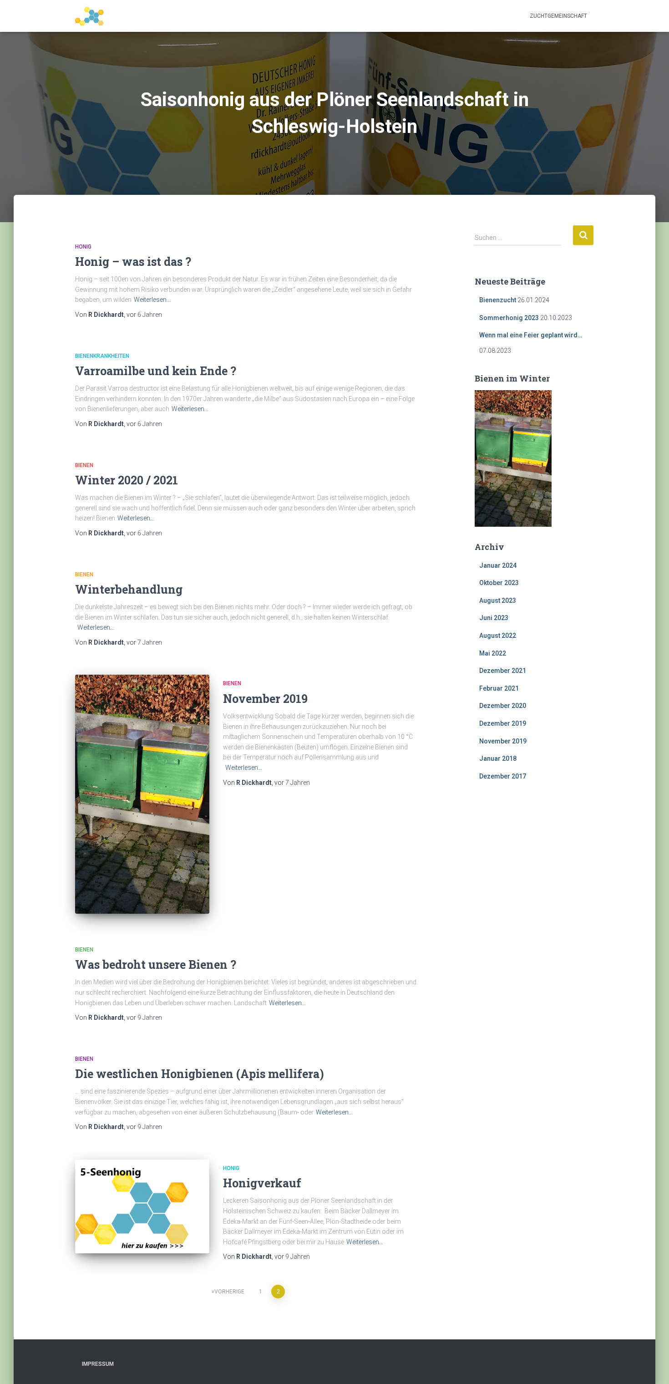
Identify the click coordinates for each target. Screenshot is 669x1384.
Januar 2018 (498, 758)
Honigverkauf (262, 1183)
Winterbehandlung (128, 589)
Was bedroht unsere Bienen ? (155, 964)
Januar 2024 (498, 565)
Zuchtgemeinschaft (558, 16)
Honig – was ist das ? (133, 261)
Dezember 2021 (502, 670)
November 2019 (265, 698)
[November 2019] (142, 794)
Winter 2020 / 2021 (126, 480)
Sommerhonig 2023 (509, 317)
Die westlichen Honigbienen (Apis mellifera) (199, 1073)
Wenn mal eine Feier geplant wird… (530, 335)
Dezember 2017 (502, 776)
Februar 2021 (499, 688)
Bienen (84, 465)
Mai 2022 (492, 653)
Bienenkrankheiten (102, 356)
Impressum (98, 1364)
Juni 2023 (493, 617)
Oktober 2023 (499, 582)
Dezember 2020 (502, 705)
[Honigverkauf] (142, 1206)
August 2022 (497, 635)
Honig (83, 247)
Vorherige (229, 1291)
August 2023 (497, 600)
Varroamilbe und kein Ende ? (155, 370)
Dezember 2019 (502, 723)
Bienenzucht (497, 300)
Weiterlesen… (152, 299)
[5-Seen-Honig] (92, 16)
